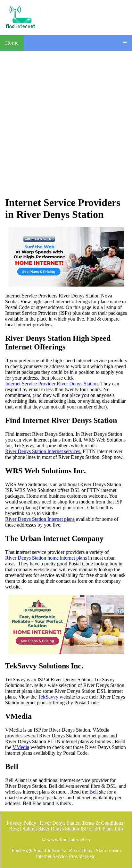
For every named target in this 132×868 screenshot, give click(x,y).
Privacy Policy (21, 823)
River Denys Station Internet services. (43, 451)
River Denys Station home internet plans (46, 558)
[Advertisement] (66, 123)
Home (12, 43)
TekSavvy (48, 697)
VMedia (20, 747)
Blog (14, 828)
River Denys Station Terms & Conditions (81, 823)
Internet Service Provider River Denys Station (51, 383)
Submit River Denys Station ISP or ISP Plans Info (72, 828)
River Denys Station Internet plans (40, 519)
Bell (93, 792)
